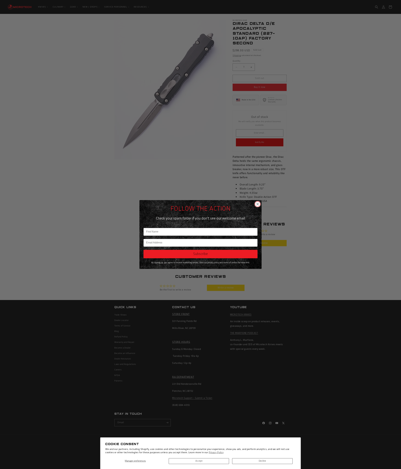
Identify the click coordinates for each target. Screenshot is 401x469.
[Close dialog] (257, 204)
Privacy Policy (216, 452)
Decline (262, 461)
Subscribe (200, 254)
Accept (199, 461)
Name (146, 225)
